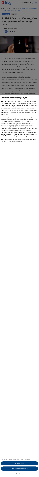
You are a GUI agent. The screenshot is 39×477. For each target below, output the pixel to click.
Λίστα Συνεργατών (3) (25, 459)
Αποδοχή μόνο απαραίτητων (19, 468)
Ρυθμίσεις (20, 474)
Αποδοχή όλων (19, 463)
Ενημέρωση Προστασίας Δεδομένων (10, 459)
